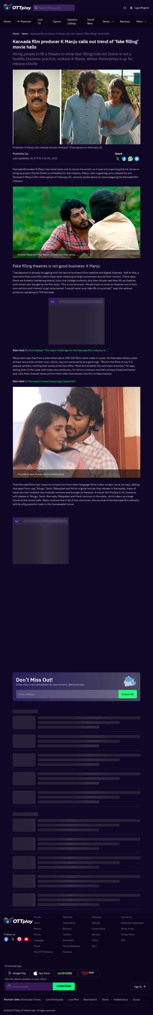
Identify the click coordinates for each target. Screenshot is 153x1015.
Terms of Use (127, 928)
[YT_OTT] (26, 939)
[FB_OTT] (6, 939)
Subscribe (128, 694)
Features (67, 951)
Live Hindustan (54, 999)
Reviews (67, 928)
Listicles (67, 934)
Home (37, 922)
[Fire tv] (88, 973)
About (95, 940)
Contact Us (126, 916)
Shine (105, 999)
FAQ (123, 940)
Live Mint (73, 999)
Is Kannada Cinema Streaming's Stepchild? (50, 381)
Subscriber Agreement (132, 922)
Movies (37, 928)
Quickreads (68, 940)
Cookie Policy (98, 928)
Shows (37, 934)
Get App (96, 934)
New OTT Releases (43, 951)
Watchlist (67, 916)
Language (38, 940)
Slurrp (136, 999)
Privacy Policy (128, 934)
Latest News (69, 922)
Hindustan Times (31, 999)
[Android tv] (66, 973)
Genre (37, 945)
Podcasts (96, 916)
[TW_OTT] (13, 939)
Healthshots (121, 999)
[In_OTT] (19, 939)
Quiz (94, 945)
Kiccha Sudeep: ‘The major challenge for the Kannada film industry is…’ (66, 350)
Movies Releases (71, 945)
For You (38, 916)
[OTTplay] (17, 7)
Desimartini (90, 999)
